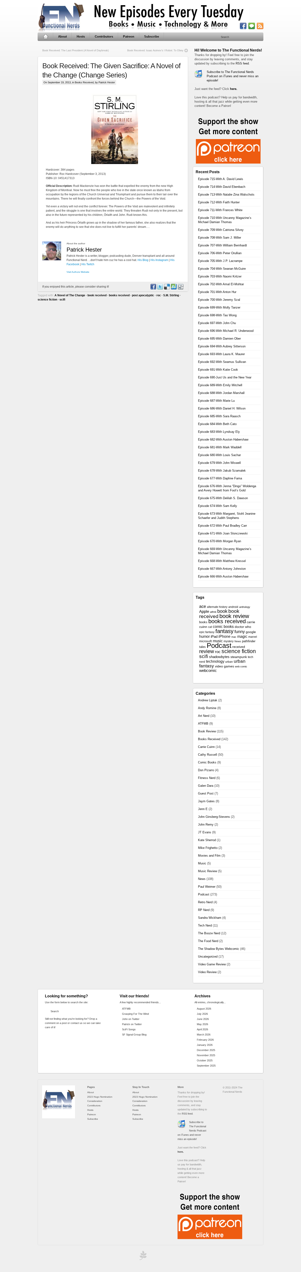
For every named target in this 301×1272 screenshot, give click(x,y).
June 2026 (203, 1019)
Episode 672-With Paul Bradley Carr (222, 525)
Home (45, 36)
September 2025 (206, 1065)
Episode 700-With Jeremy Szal (219, 299)
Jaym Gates (206, 801)
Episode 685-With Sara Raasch (219, 416)
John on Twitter (130, 1019)
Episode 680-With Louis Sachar (219, 455)
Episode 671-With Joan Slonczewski (223, 533)
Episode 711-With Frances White (220, 210)
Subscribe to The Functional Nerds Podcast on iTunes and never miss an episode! (232, 76)
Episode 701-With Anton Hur (217, 292)
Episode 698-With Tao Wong (217, 315)
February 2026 (205, 1039)
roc (158, 295)
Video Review (207, 972)
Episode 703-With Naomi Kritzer (220, 276)
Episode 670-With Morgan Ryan (219, 541)
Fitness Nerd (206, 778)
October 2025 (205, 1060)
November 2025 (206, 1055)
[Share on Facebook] (153, 288)
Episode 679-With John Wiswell (219, 463)
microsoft (205, 641)
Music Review (207, 871)
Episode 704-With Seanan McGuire (222, 268)
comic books (223, 626)
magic (242, 636)
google (251, 632)
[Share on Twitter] (160, 288)
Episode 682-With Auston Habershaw (223, 439)
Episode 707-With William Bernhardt (222, 245)
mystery (229, 641)
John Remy (206, 824)
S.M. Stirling (171, 295)
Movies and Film (209, 855)
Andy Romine (207, 708)
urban (229, 661)
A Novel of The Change (70, 295)
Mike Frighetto (208, 848)
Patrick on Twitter (132, 1024)
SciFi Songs (129, 1029)
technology (215, 661)
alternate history (217, 607)
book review (234, 616)
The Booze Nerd (209, 933)
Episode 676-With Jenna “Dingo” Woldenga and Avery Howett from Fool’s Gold (227, 488)
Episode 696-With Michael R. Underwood (225, 331)
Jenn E (203, 809)
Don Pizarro (206, 770)
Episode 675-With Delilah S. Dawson (223, 498)
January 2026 (205, 1044)
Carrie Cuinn (206, 747)
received (238, 647)
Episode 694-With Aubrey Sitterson (222, 346)
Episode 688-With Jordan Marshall (221, 393)
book (222, 611)
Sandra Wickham (209, 917)
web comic (241, 666)
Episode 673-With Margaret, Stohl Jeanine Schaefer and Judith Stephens (226, 516)
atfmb (213, 611)
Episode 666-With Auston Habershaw (223, 576)
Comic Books (207, 762)
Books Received (84, 82)
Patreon (128, 36)
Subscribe (151, 36)
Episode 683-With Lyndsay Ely (219, 431)
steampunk (238, 657)
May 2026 (202, 1024)
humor (204, 636)
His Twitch (87, 264)
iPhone (224, 636)
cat (210, 627)
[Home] (58, 1117)
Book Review (207, 731)
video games (224, 666)
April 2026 (202, 1029)
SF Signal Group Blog (134, 1034)
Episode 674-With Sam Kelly (217, 506)
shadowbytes (219, 657)
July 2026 (202, 1013)
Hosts (81, 36)
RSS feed (242, 63)
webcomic (208, 670)
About (62, 36)
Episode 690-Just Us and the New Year (224, 377)
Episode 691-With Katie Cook (218, 369)
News (237, 641)
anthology (244, 607)
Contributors (104, 36)
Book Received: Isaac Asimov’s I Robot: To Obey (155, 50)
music (218, 641)
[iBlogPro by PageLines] (142, 1256)
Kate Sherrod (207, 840)
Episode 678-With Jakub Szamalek (222, 470)
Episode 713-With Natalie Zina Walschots (226, 194)
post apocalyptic (143, 295)
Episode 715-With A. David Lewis (220, 179)
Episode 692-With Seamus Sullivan (222, 362)
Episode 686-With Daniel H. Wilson (222, 408)
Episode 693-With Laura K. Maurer (221, 354)
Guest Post (206, 793)
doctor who (243, 627)
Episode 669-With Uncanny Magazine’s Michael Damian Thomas (224, 551)
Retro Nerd (205, 902)
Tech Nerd (205, 925)
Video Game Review (212, 964)
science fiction (47, 299)
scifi (62, 299)
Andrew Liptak (207, 700)
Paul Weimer (206, 886)
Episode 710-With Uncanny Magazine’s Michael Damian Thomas (224, 220)
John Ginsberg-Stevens (214, 817)
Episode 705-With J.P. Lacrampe (220, 261)
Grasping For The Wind (135, 1013)
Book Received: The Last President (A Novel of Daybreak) (75, 50)
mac (233, 636)
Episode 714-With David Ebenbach (221, 187)
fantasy (224, 631)
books (203, 622)
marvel (252, 636)
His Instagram (159, 260)
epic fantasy (206, 632)
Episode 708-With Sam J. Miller (219, 237)
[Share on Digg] (180, 288)
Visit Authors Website (78, 272)
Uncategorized (208, 956)
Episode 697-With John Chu (217, 323)
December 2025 (206, 1050)
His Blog (143, 260)
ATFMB (203, 723)
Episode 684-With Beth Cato (217, 424)
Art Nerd (203, 716)
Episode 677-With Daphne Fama (220, 478)
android (233, 607)
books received (119, 295)
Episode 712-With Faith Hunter (219, 202)
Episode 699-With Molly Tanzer (219, 307)
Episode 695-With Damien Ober (219, 338)
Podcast (219, 645)
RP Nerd (204, 910)
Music (202, 863)
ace (202, 606)
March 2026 (203, 1034)
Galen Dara (205, 785)
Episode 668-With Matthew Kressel (222, 561)
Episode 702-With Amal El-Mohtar (221, 284)
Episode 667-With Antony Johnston (222, 568)
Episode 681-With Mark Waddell (220, 447)
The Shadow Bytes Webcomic (218, 949)
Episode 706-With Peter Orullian (220, 253)
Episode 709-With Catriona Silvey (221, 230)
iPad (214, 636)
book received (97, 295)
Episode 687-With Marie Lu (216, 400)
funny (239, 631)
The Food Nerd (208, 941)
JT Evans (204, 832)
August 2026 (204, 1008)
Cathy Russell (207, 754)
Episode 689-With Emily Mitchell (220, 385)
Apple (204, 611)
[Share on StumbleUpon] (173, 288)
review (206, 651)
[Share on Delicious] (167, 288)
